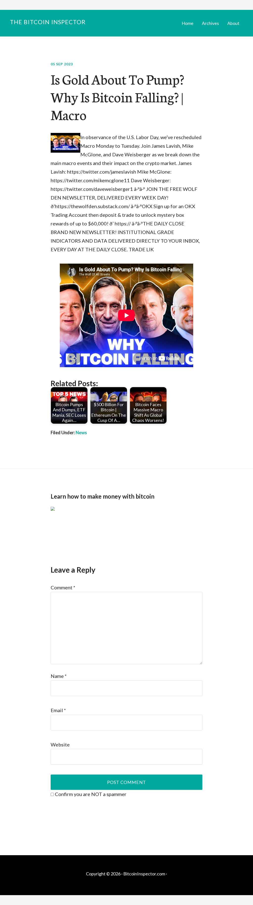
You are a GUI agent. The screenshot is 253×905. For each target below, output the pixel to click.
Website (60, 744)
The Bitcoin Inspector (47, 21)
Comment (63, 587)
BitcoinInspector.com (144, 873)
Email (58, 710)
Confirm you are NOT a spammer (90, 794)
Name (59, 676)
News (81, 432)
